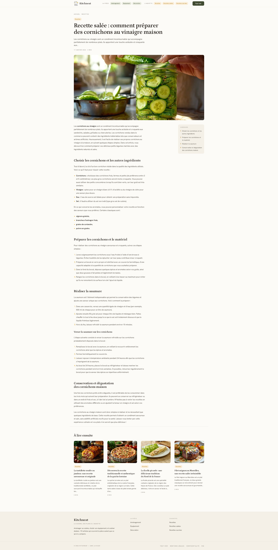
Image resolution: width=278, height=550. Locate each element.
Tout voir (198, 3)
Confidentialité (192, 546)
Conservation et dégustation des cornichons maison (192, 149)
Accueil (77, 14)
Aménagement (115, 3)
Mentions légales (177, 546)
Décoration (136, 3)
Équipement (126, 3)
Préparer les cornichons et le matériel (191, 138)
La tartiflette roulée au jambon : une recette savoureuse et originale (85, 473)
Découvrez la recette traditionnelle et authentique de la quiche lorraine (121, 473)
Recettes (157, 3)
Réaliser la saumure (189, 144)
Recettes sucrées (181, 3)
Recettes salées (168, 3)
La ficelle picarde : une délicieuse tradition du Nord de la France (151, 473)
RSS (203, 546)
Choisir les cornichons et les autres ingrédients (192, 132)
